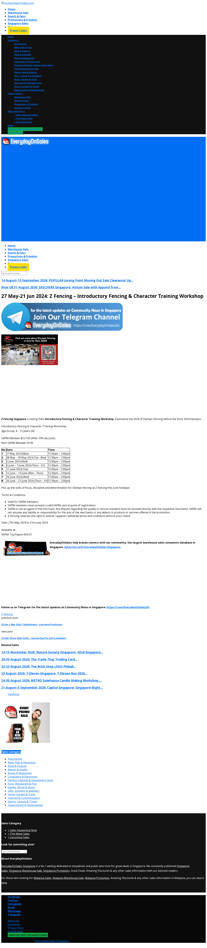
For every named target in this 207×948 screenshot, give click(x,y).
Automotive (20, 44)
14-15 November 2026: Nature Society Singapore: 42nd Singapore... (52, 652)
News (10, 125)
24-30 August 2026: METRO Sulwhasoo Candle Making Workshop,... (51, 680)
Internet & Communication (28, 83)
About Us (13, 921)
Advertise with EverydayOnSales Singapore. (92, 547)
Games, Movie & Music (25, 72)
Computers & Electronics (27, 61)
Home (12, 9)
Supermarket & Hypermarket (29, 90)
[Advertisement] (98, 170)
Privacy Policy (16, 928)
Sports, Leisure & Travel (26, 86)
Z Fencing (7, 614)
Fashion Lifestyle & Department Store (34, 65)
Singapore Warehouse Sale (25, 870)
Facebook (13, 694)
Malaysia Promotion (97, 878)
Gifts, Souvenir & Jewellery (28, 76)
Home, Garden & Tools (25, 79)
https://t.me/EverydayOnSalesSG (128, 607)
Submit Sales (15, 931)
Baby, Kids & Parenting (21, 762)
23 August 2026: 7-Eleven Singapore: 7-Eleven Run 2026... (44, 673)
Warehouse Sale (18, 13)
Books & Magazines (24, 58)
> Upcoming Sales (23, 122)
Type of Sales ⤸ (16, 93)
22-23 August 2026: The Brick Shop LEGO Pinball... (38, 666)
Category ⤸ (13, 40)
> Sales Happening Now (26, 115)
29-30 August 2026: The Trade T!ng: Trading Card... (39, 659)
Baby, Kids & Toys (23, 47)
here (4, 882)
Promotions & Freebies (22, 20)
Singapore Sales (18, 23)
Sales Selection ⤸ (17, 111)
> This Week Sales (23, 118)
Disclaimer (14, 924)
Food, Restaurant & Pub (26, 68)
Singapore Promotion (56, 870)
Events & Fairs (17, 16)
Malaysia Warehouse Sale (68, 878)
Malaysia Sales (42, 878)
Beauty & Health (22, 54)
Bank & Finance (22, 51)
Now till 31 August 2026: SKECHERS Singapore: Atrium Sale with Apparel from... (61, 287)
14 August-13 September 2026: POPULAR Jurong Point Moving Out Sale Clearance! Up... (67, 280)
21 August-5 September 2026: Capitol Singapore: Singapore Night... (52, 688)
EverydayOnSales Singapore (18, 866)
